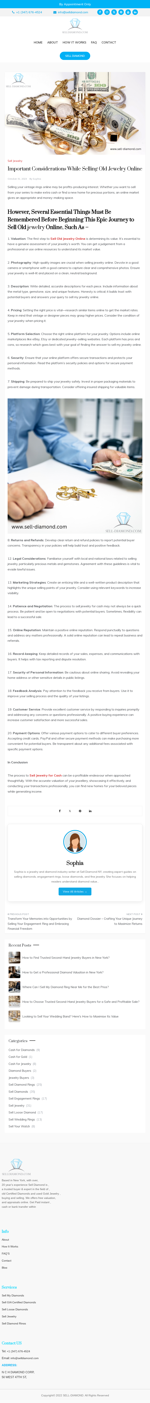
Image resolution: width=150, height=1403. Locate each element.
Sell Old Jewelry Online (67, 239)
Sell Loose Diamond (22, 1112)
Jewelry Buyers (19, 1078)
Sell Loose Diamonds (15, 1309)
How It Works (10, 1246)
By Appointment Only (75, 4)
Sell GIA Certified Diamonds (19, 1302)
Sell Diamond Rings (22, 1084)
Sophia (37, 178)
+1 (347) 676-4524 (18, 1351)
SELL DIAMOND (75, 56)
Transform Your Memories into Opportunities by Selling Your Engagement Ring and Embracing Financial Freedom (40, 924)
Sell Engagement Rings (24, 1098)
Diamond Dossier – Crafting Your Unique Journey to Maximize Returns (109, 921)
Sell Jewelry (15, 161)
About (52, 42)
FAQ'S (6, 1253)
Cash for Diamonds (22, 1050)
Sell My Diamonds (13, 1295)
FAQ (94, 42)
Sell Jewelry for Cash (45, 775)
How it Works (74, 42)
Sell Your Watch (19, 1126)
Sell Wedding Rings (22, 1119)
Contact (109, 42)
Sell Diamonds (18, 1091)
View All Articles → (75, 891)
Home (38, 42)
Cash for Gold (18, 1057)
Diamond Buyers (20, 1071)
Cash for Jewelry (20, 1064)
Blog (4, 1267)
